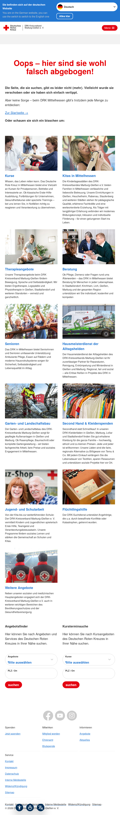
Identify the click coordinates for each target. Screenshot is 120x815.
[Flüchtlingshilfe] (88, 486)
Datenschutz (12, 773)
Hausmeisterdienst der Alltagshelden (80, 346)
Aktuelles (85, 740)
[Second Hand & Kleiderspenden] (88, 401)
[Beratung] (88, 246)
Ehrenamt (47, 740)
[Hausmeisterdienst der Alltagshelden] (88, 321)
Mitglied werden (51, 733)
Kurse (9, 175)
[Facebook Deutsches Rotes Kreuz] (48, 716)
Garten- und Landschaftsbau (27, 423)
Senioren (12, 343)
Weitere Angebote (19, 587)
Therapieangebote (19, 269)
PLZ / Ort (12, 670)
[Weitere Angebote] (31, 565)
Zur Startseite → (16, 112)
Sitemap (9, 792)
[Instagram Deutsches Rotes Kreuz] (72, 716)
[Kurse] (31, 153)
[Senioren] (31, 321)
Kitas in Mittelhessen (79, 175)
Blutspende (48, 746)
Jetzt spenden (12, 733)
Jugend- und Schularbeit (24, 509)
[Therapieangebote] (31, 246)
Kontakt (9, 761)
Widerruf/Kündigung (16, 786)
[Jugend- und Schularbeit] (31, 486)
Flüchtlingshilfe (74, 509)
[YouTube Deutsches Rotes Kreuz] (60, 716)
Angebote (13, 656)
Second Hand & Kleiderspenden (87, 423)
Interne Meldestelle (15, 780)
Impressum (11, 767)
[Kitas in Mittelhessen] (88, 153)
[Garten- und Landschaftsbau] (31, 401)
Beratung (69, 269)
